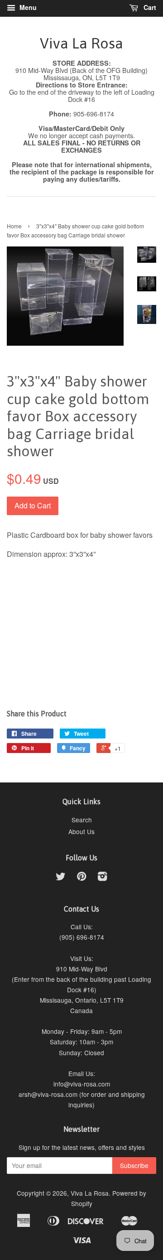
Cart (149, 7)
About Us (81, 831)
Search (82, 819)
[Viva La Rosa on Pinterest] (81, 877)
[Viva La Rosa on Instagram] (102, 877)
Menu (27, 7)
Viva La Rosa (81, 43)
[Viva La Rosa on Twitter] (61, 877)
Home (14, 226)
